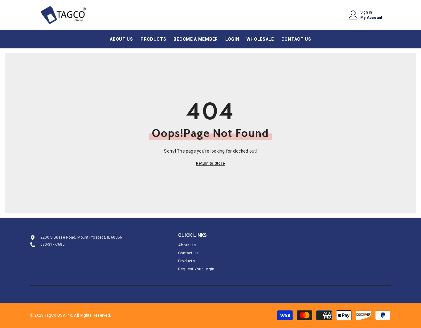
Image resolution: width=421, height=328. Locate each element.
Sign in (366, 12)
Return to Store (210, 163)
